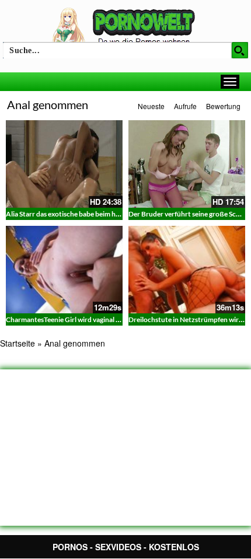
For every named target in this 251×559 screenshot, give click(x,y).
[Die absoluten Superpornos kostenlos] (125, 27)
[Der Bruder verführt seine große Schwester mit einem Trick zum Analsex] (186, 164)
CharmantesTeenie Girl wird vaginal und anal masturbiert (93, 319)
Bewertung (223, 106)
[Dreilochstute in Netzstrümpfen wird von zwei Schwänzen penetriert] (186, 269)
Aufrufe (185, 106)
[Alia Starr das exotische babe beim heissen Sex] (64, 164)
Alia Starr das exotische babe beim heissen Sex (76, 213)
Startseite (17, 343)
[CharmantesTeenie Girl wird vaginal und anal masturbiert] (64, 269)
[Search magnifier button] (240, 50)
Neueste (151, 106)
